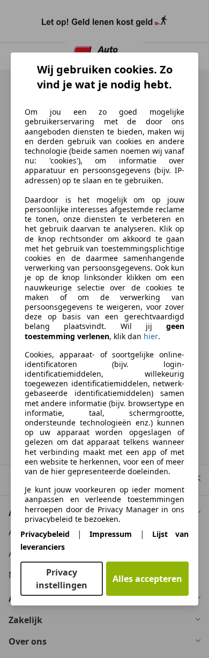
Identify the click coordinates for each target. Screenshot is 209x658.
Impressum (110, 534)
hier (151, 336)
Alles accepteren (147, 579)
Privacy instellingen (61, 578)
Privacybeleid (45, 534)
